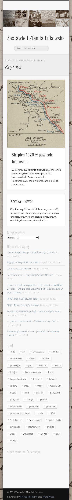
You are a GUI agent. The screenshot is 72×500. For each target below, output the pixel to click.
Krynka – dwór (21, 201)
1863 (12, 351)
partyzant (14, 399)
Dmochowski (16, 358)
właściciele (28, 433)
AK (24, 351)
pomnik (43, 399)
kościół (52, 379)
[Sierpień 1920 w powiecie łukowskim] (36, 114)
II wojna (13, 372)
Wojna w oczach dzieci (19, 268)
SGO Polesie (16, 420)
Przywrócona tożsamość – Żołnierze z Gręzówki (31, 321)
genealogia (15, 365)
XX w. (58, 433)
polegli (30, 399)
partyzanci (55, 392)
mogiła (13, 392)
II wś (50, 372)
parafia (39, 392)
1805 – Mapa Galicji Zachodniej (23, 305)
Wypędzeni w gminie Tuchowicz (23, 262)
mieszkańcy (55, 385)
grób (30, 365)
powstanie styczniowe (20, 413)
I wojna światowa (18, 379)
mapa (27, 385)
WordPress (48, 496)
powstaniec (51, 406)
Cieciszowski (38, 351)
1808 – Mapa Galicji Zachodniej (23, 298)
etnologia (46, 358)
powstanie (34, 406)
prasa (40, 413)
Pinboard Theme (29, 496)
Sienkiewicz (34, 420)
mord (26, 392)
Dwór (31, 358)
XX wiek (13, 440)
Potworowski (16, 406)
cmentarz (56, 351)
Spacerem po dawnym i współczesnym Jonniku (31, 252)
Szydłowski (15, 426)
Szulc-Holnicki (54, 420)
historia (58, 365)
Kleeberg (37, 379)
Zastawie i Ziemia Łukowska (36, 38)
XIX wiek (44, 433)
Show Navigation (56, 31)
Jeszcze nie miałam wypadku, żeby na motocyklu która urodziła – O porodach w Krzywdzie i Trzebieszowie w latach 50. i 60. (35, 288)
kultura (13, 385)
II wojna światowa (33, 372)
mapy (39, 385)
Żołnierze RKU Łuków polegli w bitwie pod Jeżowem (33, 311)
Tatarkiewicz (33, 426)
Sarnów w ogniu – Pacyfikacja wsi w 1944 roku (30, 274)
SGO (52, 413)
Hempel (43, 365)
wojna (13, 433)
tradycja (50, 426)
